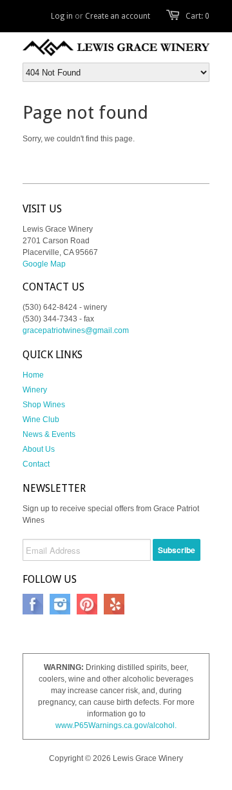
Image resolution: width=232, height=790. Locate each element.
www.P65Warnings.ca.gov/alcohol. (116, 725)
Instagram (60, 604)
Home (33, 375)
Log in (62, 16)
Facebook (33, 604)
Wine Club (41, 419)
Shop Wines (44, 404)
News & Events (49, 434)
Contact (36, 464)
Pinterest (87, 604)
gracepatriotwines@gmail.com (76, 330)
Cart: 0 (197, 16)
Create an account (117, 16)
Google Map (44, 263)
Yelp (114, 604)
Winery (35, 389)
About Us (39, 449)
